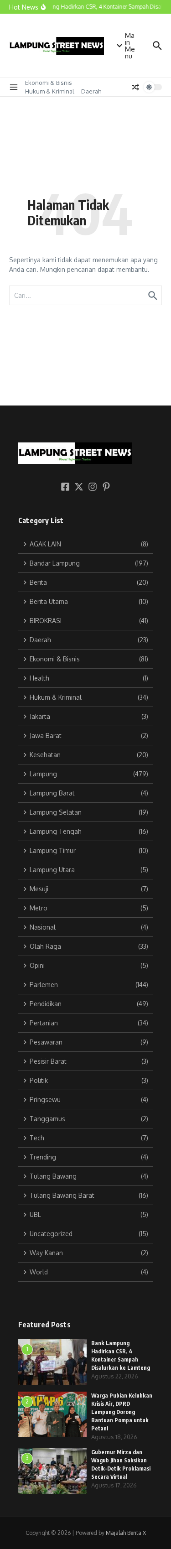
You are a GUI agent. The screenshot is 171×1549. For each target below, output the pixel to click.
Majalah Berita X (126, 1532)
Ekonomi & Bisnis (48, 82)
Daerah (91, 91)
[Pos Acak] (135, 87)
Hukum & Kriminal (49, 91)
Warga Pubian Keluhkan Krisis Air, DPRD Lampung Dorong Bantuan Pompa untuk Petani (121, 1412)
